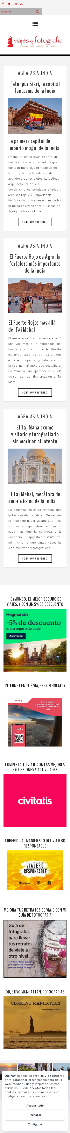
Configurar (35, 1124)
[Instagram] (17, 4)
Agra (23, 73)
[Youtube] (23, 4)
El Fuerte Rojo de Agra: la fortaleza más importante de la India (35, 264)
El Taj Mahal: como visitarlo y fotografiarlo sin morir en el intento (35, 434)
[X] (11, 4)
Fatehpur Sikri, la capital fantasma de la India (35, 87)
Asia (34, 73)
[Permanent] (35, 116)
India (46, 73)
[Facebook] (5, 4)
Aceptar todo (35, 1105)
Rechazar (35, 1114)
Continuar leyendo (35, 222)
